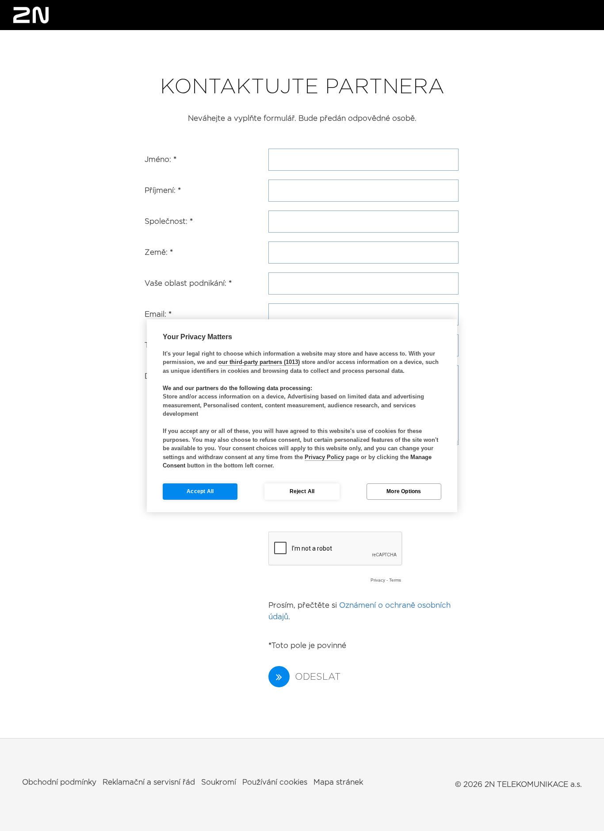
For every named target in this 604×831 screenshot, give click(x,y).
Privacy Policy (324, 457)
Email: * (158, 314)
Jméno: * (160, 159)
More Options (403, 491)
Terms (395, 580)
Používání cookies (274, 782)
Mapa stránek (338, 782)
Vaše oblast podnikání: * (188, 283)
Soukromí (218, 782)
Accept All (200, 491)
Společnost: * (169, 221)
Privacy (378, 580)
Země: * (159, 252)
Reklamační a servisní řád (149, 782)
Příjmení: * (163, 190)
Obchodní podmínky (59, 782)
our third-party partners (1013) (259, 362)
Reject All (302, 491)
